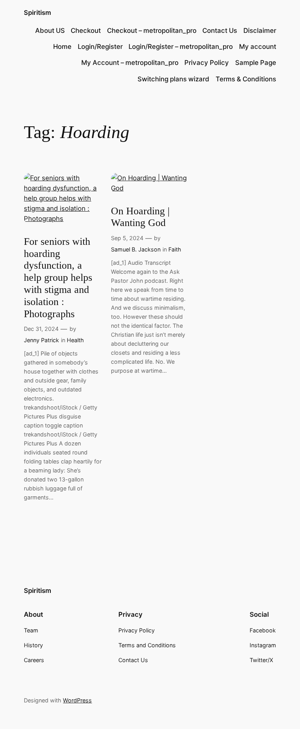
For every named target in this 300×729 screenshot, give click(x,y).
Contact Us (219, 30)
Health (75, 340)
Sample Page (255, 62)
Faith (174, 249)
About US (50, 30)
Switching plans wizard (173, 79)
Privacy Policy (206, 62)
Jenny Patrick (41, 340)
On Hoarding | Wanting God (140, 217)
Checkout (86, 30)
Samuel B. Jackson (136, 249)
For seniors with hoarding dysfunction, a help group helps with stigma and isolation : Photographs (58, 278)
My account (257, 46)
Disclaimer (259, 30)
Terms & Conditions (246, 79)
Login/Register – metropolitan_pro (181, 46)
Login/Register (100, 46)
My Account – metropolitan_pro (130, 62)
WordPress (77, 700)
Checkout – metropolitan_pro (151, 30)
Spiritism (37, 12)
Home (62, 46)
